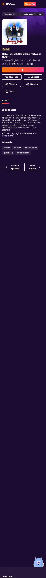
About (5, 100)
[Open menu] (41, 4)
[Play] (23, 69)
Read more (7, 136)
